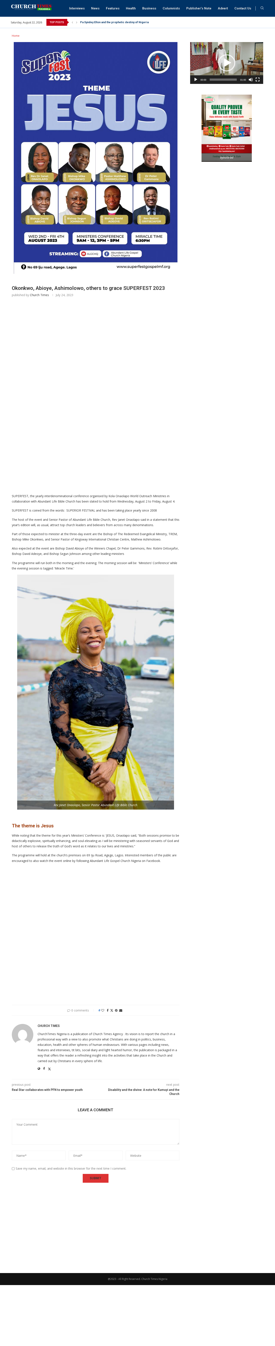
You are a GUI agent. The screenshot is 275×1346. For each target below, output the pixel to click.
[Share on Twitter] (111, 1010)
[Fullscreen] (257, 79)
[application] (226, 63)
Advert (223, 8)
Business (149, 8)
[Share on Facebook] (107, 1010)
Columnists (171, 8)
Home (16, 36)
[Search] (262, 8)
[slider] (223, 80)
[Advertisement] (95, 365)
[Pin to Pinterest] (116, 1010)
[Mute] (251, 79)
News (95, 8)
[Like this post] (102, 1010)
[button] (72, 22)
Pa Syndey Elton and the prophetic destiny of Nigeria (114, 22)
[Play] (196, 79)
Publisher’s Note (198, 8)
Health (131, 8)
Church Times (39, 295)
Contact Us (242, 8)
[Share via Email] (120, 1010)
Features (112, 8)
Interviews (77, 8)
